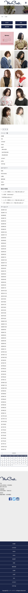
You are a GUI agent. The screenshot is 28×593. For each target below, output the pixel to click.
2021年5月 (3, 310)
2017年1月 (3, 443)
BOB (21, 22)
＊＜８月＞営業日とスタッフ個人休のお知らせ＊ (12, 202)
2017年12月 (4, 416)
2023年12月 (4, 232)
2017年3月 (3, 438)
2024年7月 (3, 218)
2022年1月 (3, 287)
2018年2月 (3, 410)
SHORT (7, 22)
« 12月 (2, 453)
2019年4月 (3, 371)
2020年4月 (3, 340)
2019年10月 (4, 357)
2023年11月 (4, 235)
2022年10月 (4, 265)
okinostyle (4, 149)
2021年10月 (4, 296)
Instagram (17, 498)
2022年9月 (3, 268)
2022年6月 (3, 274)
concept (3, 141)
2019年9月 (3, 360)
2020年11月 (4, 324)
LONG (21, 26)
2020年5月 (3, 338)
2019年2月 (3, 377)
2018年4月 (3, 404)
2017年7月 (3, 427)
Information (4, 173)
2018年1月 (3, 413)
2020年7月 (3, 332)
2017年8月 (3, 424)
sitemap (3, 163)
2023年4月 (3, 248)
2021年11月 (4, 293)
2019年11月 (4, 354)
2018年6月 (3, 399)
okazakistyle (5, 155)
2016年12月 (4, 446)
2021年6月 (3, 307)
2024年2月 (3, 229)
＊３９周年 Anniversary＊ (7, 194)
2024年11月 (4, 212)
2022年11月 (4, 262)
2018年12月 (4, 382)
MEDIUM (7, 26)
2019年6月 (3, 365)
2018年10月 (4, 388)
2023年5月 (3, 246)
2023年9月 (3, 237)
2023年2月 (3, 254)
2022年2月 (3, 285)
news (2, 182)
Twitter (14, 498)
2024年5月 (3, 221)
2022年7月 (3, 271)
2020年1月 (3, 349)
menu (2, 144)
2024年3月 (3, 226)
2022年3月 (3, 282)
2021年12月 (4, 290)
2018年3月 (3, 407)
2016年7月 (3, 449)
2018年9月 (3, 391)
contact (3, 158)
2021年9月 (3, 299)
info (2, 138)
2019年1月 (3, 379)
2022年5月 (3, 276)
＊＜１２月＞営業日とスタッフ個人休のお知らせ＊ (13, 191)
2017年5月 (3, 432)
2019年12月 (4, 352)
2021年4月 (3, 313)
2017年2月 (3, 441)
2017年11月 (4, 418)
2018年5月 (3, 402)
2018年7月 (3, 396)
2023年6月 (3, 243)
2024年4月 (3, 223)
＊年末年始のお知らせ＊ (7, 197)
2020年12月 (4, 321)
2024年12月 (4, 209)
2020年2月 (3, 346)
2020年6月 (3, 335)
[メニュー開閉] (26, 3)
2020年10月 (4, 326)
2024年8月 (3, 215)
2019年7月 (3, 363)
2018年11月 (4, 385)
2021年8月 (3, 301)
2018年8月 (3, 393)
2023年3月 (3, 251)
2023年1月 (3, 257)
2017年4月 (3, 435)
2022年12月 (4, 260)
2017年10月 (4, 421)
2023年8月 (3, 240)
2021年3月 (3, 315)
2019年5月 (3, 368)
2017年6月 (3, 430)
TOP (2, 16)
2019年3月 (3, 374)
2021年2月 (3, 318)
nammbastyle (5, 152)
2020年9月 (3, 329)
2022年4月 (3, 279)
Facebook (10, 498)
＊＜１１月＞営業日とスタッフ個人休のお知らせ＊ (13, 200)
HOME (2, 136)
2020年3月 (3, 343)
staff (2, 147)
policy (2, 161)
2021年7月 (3, 304)
